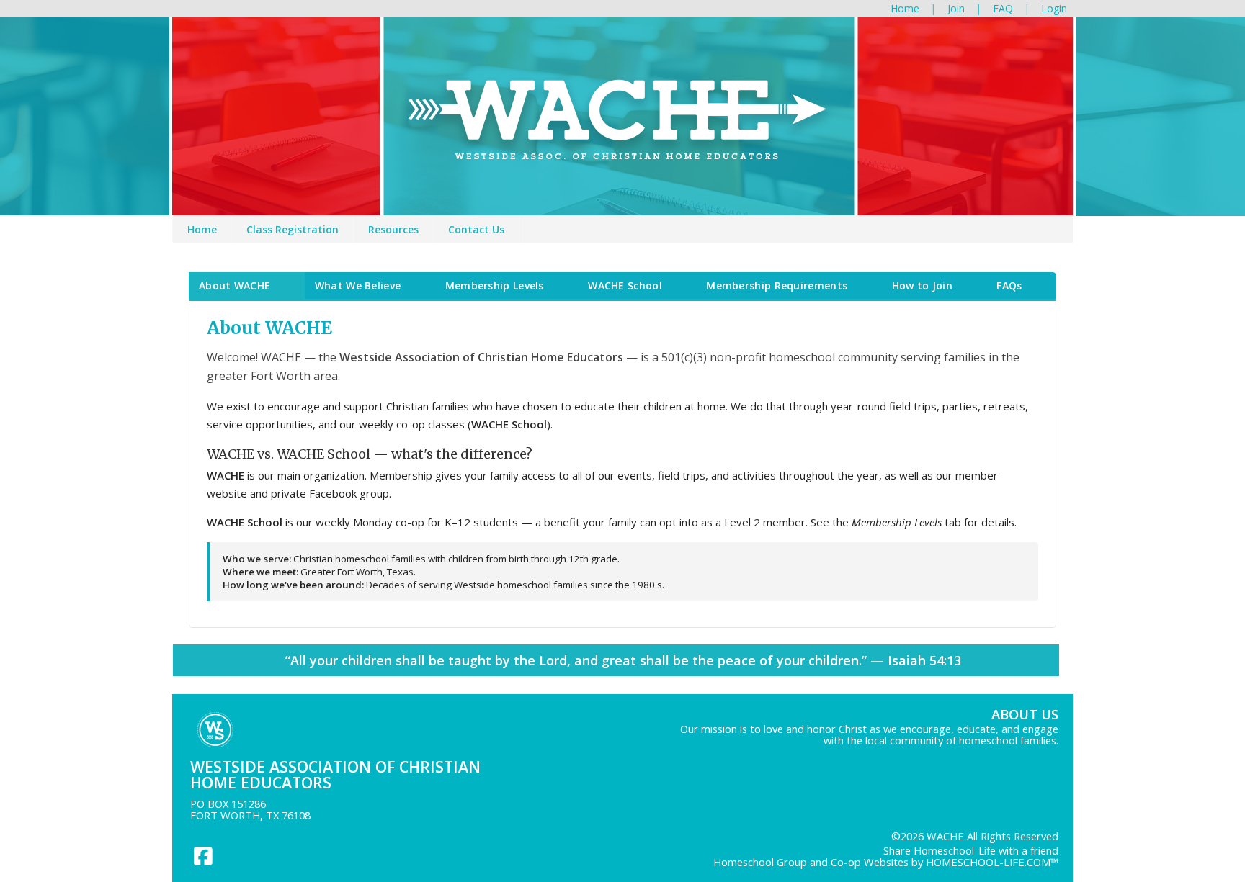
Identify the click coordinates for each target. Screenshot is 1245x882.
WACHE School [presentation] (625, 285)
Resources (393, 229)
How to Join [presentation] (922, 285)
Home (202, 229)
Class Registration (292, 229)
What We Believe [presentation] (358, 285)
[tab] (247, 285)
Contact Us (476, 229)
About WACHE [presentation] (234, 285)
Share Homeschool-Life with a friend (970, 850)
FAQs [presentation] (1009, 285)
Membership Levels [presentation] (494, 285)
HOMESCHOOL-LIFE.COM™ (992, 862)
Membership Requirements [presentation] (776, 285)
